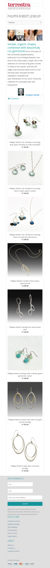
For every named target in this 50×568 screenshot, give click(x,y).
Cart (40, 4)
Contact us (11, 548)
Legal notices (12, 536)
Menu (35, 4)
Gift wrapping (12, 527)
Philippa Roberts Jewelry (24, 16)
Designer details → (33, 95)
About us (11, 545)
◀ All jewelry (13, 98)
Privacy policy (12, 530)
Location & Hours (14, 551)
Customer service (14, 521)
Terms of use (12, 533)
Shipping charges (14, 524)
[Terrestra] (19, 6)
